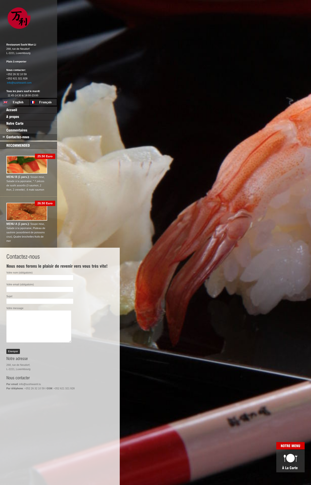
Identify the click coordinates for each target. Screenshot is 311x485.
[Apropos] (28, 117)
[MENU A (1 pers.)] (26, 219)
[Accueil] (28, 110)
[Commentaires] (28, 130)
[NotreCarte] (28, 123)
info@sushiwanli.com (19, 82)
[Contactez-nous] (28, 137)
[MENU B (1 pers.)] (26, 172)
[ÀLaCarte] (290, 461)
